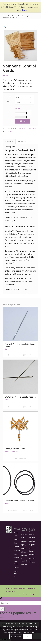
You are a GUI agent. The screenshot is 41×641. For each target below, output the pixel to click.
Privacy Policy (16, 637)
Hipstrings (9, 131)
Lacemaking (24, 565)
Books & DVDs (24, 536)
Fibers (23, 552)
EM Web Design (10, 591)
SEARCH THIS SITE (16, 573)
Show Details (28, 355)
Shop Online (16, 562)
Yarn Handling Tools (30, 128)
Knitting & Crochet (24, 558)
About (16, 539)
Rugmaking (32, 545)
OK (28, 637)
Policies (16, 568)
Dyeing (23, 545)
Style (9, 102)
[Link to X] (20, 594)
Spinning (20, 128)
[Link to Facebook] (23, 594)
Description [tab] (9, 141)
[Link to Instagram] (30, 594)
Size (9, 97)
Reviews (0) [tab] (22, 141)
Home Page (16, 534)
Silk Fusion (31, 549)
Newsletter (17, 558)
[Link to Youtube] (33, 594)
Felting (23, 548)
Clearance (32, 562)
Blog (15, 543)
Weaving (32, 558)
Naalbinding (32, 541)
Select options (21, 458)
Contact (16, 547)
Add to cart (22, 121)
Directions (17, 550)
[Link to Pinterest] (26, 594)
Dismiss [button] (25, 10)
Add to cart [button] (13, 355)
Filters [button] (2, 617)
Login (15, 554)
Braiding (24, 541)
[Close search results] (2, 609)
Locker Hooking (32, 536)
